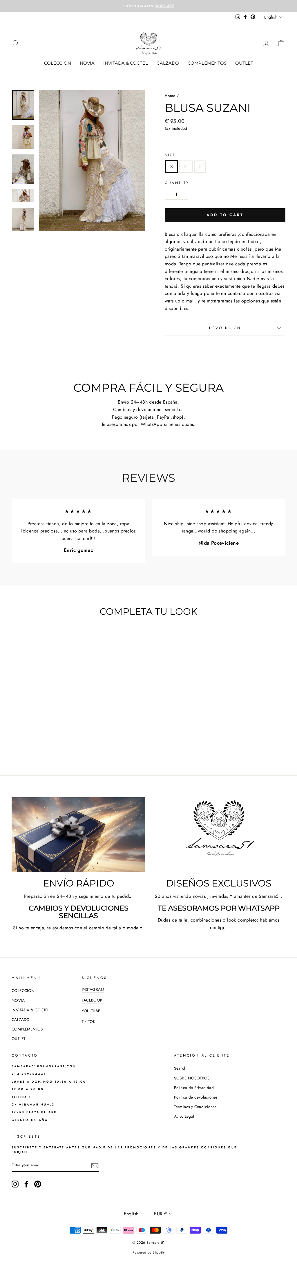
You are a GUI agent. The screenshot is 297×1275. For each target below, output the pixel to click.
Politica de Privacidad (194, 1087)
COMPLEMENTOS (207, 63)
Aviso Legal (184, 1116)
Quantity (177, 182)
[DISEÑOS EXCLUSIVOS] (218, 834)
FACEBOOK (92, 1000)
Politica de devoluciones (196, 1097)
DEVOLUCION (225, 328)
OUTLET (244, 63)
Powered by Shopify (148, 1252)
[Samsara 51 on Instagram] (15, 1184)
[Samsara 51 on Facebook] (26, 1184)
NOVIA (87, 63)
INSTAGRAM (93, 989)
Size (170, 155)
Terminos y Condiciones (195, 1107)
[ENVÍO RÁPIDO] (78, 834)
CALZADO (168, 63)
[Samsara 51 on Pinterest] (37, 1184)
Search (180, 1068)
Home (170, 96)
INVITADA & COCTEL (125, 63)
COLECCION (57, 63)
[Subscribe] (95, 1165)
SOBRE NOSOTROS (192, 1078)
